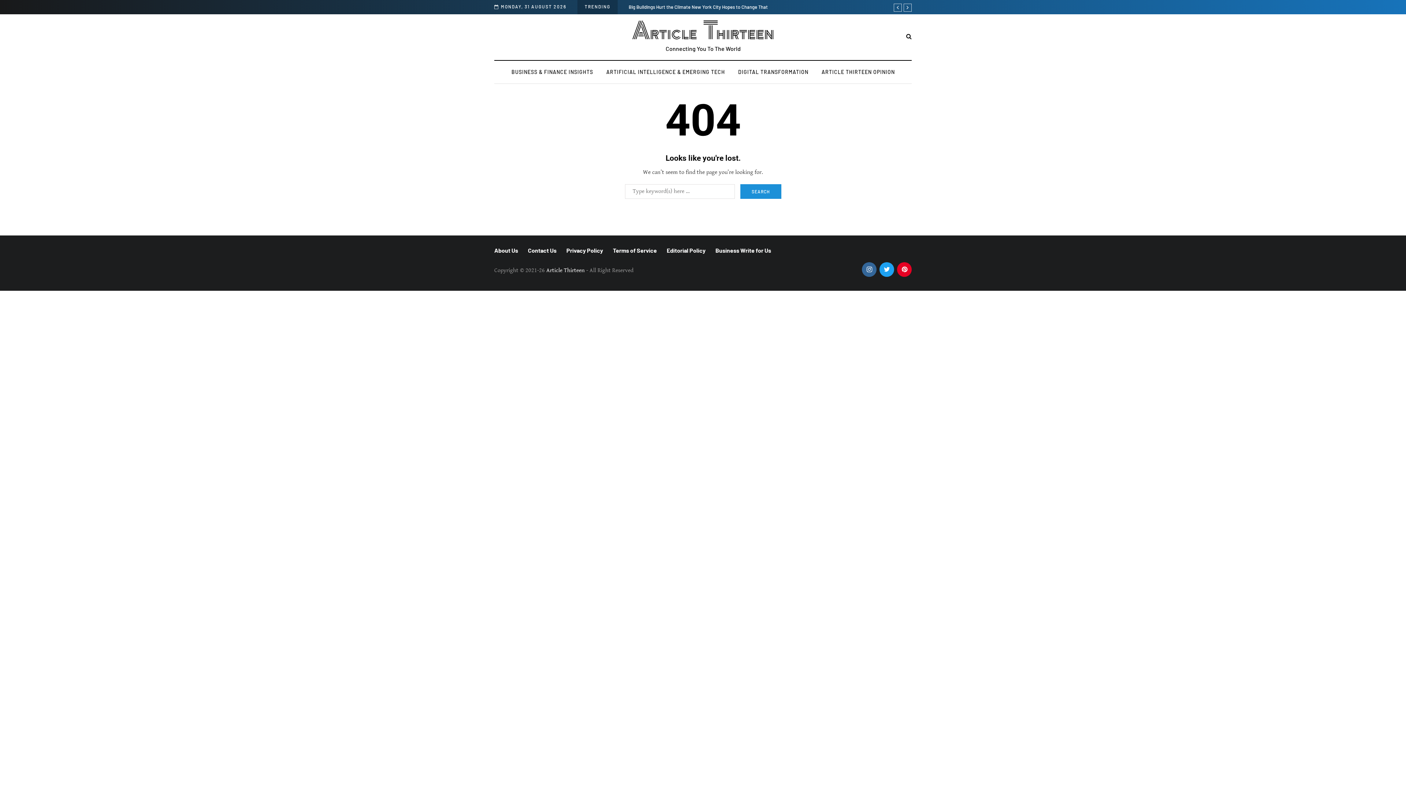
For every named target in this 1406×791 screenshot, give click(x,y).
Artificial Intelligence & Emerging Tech (665, 72)
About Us (506, 250)
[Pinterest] (904, 269)
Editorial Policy (686, 250)
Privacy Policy (584, 250)
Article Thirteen (703, 31)
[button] (909, 36)
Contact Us (542, 250)
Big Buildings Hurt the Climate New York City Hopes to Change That (698, 7)
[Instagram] (869, 269)
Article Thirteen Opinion (858, 72)
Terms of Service (635, 250)
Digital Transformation (773, 72)
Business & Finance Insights (552, 72)
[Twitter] (886, 269)
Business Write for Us (743, 250)
